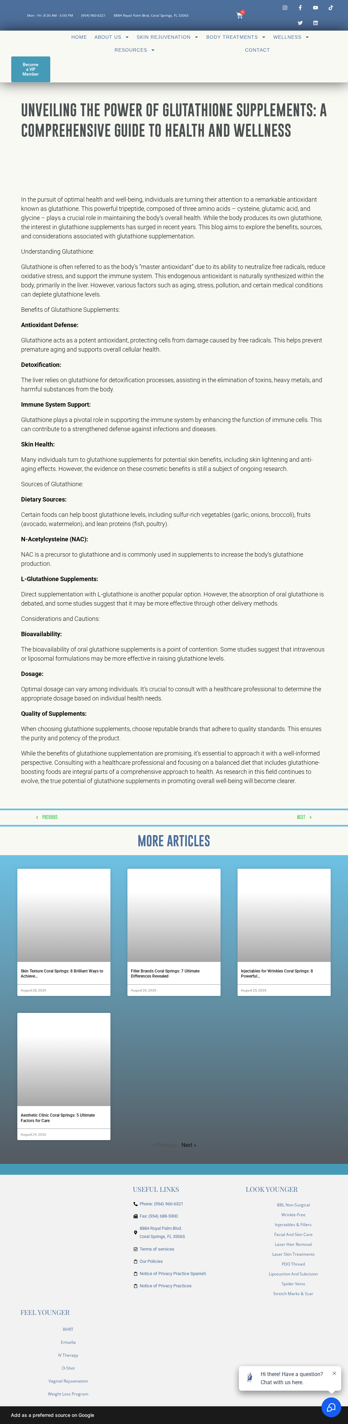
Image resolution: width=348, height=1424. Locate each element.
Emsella (68, 1342)
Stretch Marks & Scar (293, 1293)
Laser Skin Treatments (293, 1254)
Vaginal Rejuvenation (68, 1381)
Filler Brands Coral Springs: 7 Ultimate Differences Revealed (165, 974)
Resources (131, 50)
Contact (257, 50)
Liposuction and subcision (293, 1274)
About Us (107, 37)
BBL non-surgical (293, 1205)
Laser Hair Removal (293, 1244)
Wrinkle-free (293, 1215)
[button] (174, 1415)
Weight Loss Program (68, 1394)
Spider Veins (293, 1284)
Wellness (287, 37)
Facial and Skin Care (293, 1234)
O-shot (68, 1368)
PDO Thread (293, 1264)
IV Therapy (68, 1355)
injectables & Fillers (293, 1224)
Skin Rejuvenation (164, 37)
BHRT (68, 1329)
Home (79, 37)
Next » (188, 1145)
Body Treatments (232, 37)
